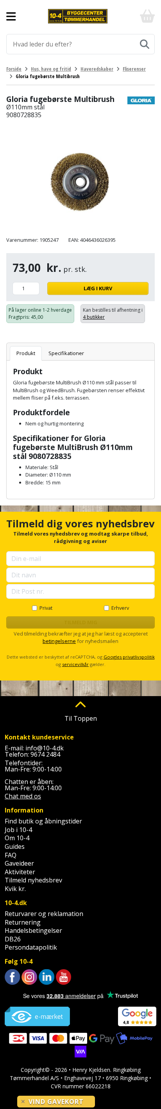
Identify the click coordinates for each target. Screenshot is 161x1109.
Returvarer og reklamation (44, 913)
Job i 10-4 (18, 829)
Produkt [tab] (25, 353)
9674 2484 (45, 754)
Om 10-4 (17, 838)
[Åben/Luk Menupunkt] (11, 16)
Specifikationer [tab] (66, 353)
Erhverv (120, 607)
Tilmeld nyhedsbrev (33, 880)
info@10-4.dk (44, 748)
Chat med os (23, 796)
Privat (45, 607)
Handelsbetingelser (33, 930)
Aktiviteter (20, 872)
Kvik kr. (15, 888)
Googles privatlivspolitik (129, 657)
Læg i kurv (98, 288)
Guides (15, 846)
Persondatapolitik (31, 947)
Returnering (23, 922)
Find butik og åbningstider (43, 821)
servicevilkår (75, 664)
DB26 (13, 939)
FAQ (10, 855)
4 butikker (94, 317)
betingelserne (59, 641)
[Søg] (144, 44)
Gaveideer (19, 863)
